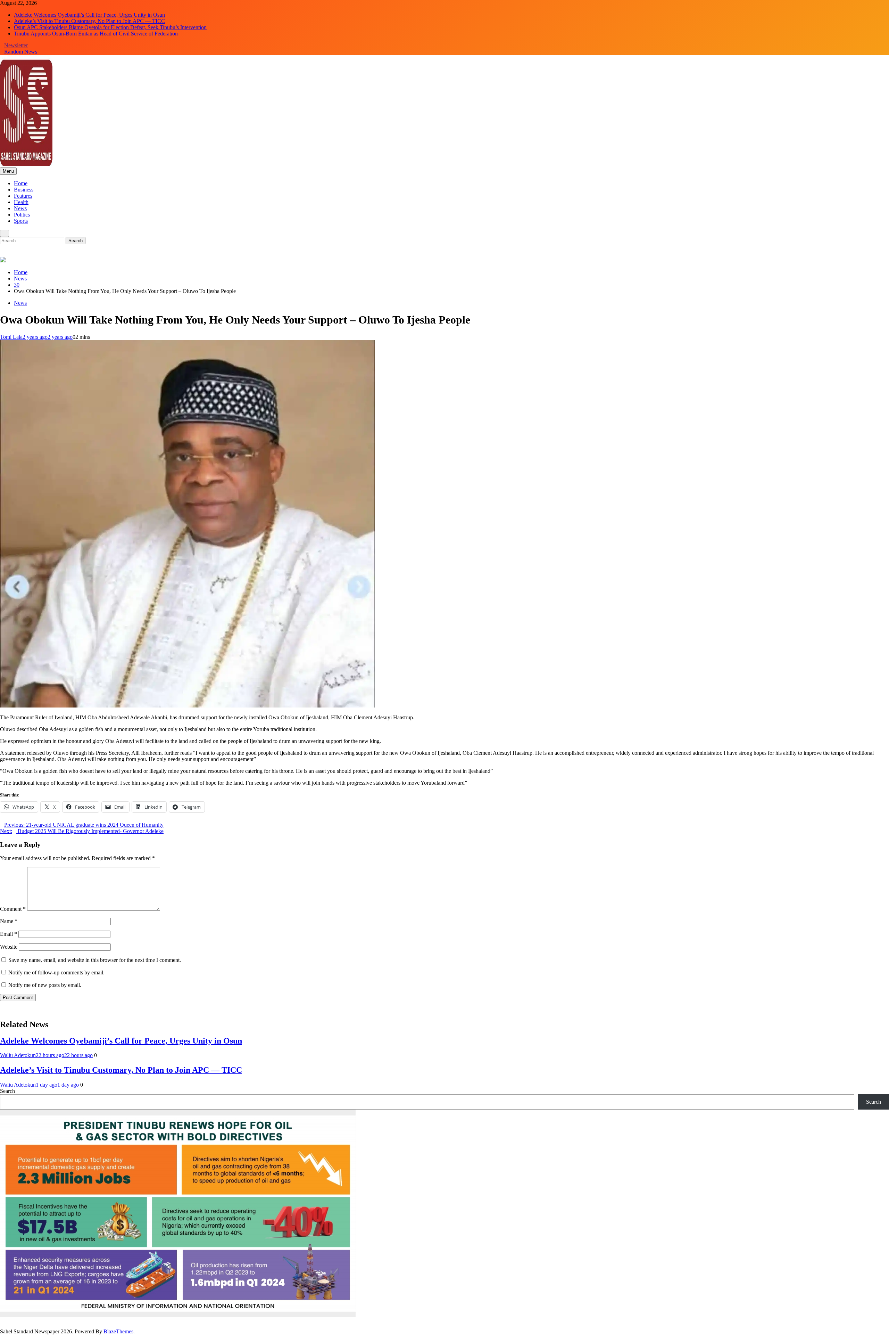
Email (8, 934)
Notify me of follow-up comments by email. (56, 972)
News (20, 208)
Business (23, 190)
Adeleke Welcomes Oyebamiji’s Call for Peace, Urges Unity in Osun (89, 15)
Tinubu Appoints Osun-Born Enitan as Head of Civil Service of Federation (96, 33)
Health (21, 202)
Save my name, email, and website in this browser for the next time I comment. (94, 960)
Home (20, 183)
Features (23, 196)
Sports (21, 221)
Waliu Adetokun (18, 1055)
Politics (22, 215)
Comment (13, 909)
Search (7, 1091)
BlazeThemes (118, 1331)
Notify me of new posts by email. (44, 985)
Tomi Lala (11, 337)
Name (8, 921)
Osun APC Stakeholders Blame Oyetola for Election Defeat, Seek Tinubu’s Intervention (110, 27)
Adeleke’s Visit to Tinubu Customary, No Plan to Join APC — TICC (89, 21)
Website (8, 947)
